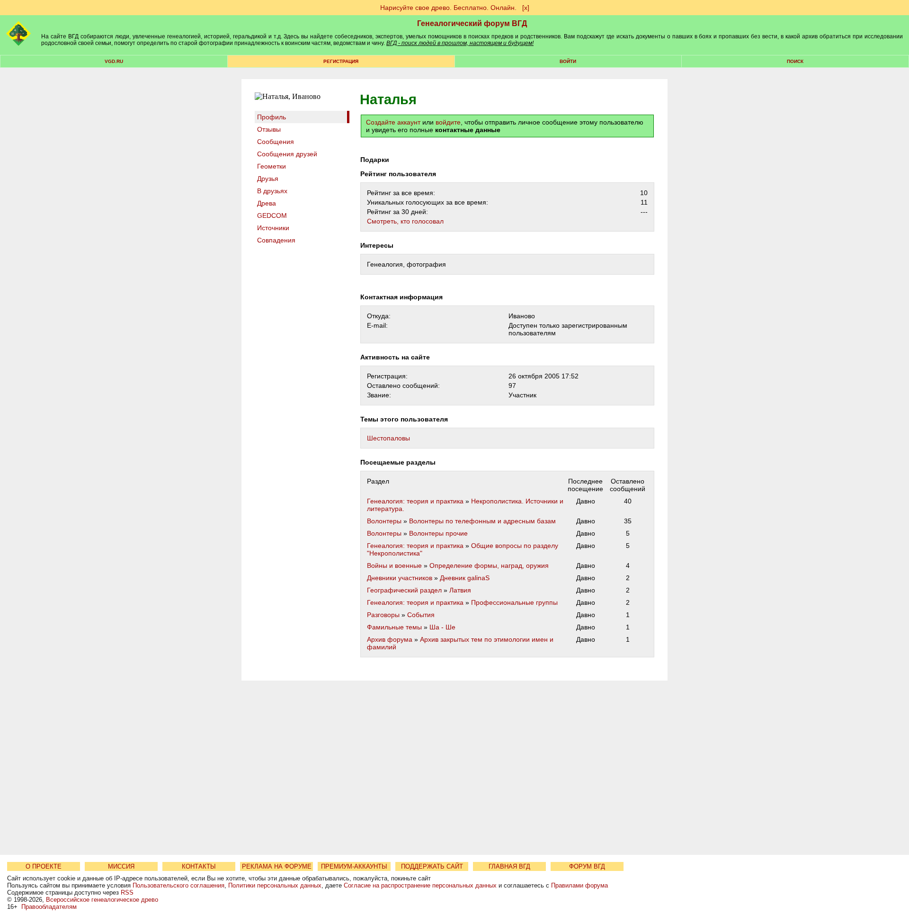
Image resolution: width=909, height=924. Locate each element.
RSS (127, 892)
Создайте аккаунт (393, 122)
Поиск (795, 61)
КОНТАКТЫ (199, 866)
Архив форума (389, 639)
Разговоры (383, 615)
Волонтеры (384, 521)
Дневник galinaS (465, 578)
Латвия (460, 590)
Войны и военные (394, 565)
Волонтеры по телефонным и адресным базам (482, 521)
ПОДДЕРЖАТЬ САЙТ (432, 866)
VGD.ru (114, 61)
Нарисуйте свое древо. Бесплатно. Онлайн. (448, 7)
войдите (448, 122)
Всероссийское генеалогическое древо (102, 899)
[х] (525, 7)
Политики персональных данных (274, 885)
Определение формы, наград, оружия (489, 565)
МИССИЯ (121, 866)
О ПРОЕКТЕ (44, 866)
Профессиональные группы (514, 602)
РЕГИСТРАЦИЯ (340, 61)
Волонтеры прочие (438, 533)
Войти (568, 61)
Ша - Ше (442, 627)
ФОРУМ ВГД (587, 866)
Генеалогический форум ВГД (472, 23)
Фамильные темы (394, 627)
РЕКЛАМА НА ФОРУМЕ (277, 866)
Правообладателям (49, 906)
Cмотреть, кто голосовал (405, 221)
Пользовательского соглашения (178, 885)
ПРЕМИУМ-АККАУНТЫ (354, 866)
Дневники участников (399, 578)
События (421, 615)
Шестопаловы (388, 438)
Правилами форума (579, 885)
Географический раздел (404, 590)
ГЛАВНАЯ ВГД (509, 866)
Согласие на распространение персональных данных (420, 885)
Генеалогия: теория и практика (415, 501)
